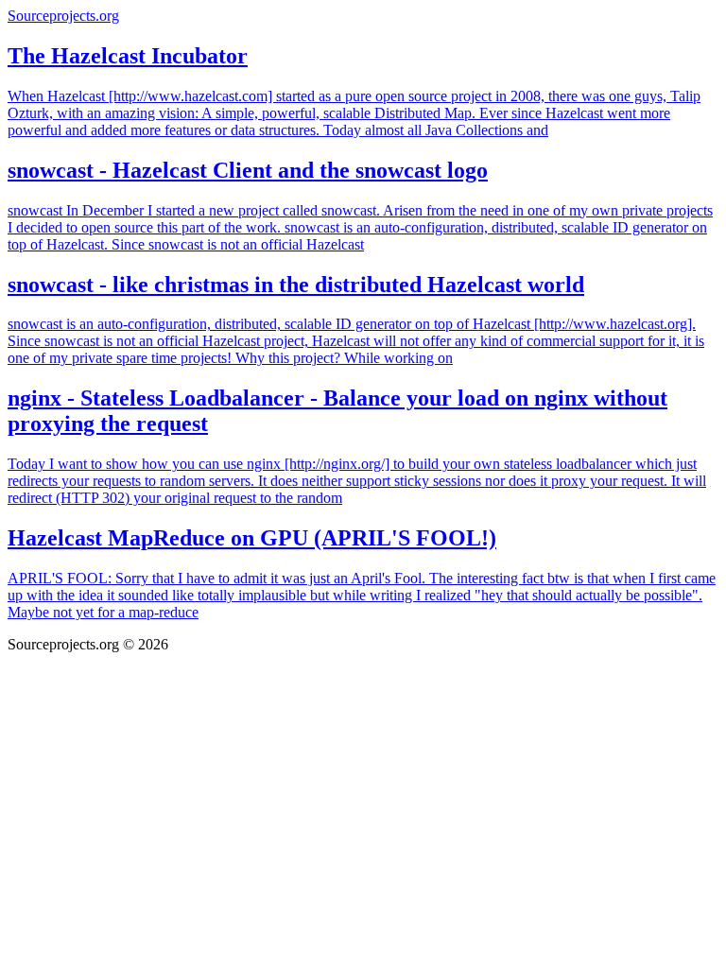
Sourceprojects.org (63, 16)
